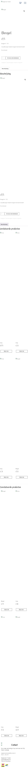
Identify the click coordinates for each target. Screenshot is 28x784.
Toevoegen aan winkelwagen (13, 58)
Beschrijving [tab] (5, 68)
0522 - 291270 (4, 755)
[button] (24, 11)
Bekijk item (6, 351)
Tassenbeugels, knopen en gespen (14, 62)
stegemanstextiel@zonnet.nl (8, 753)
